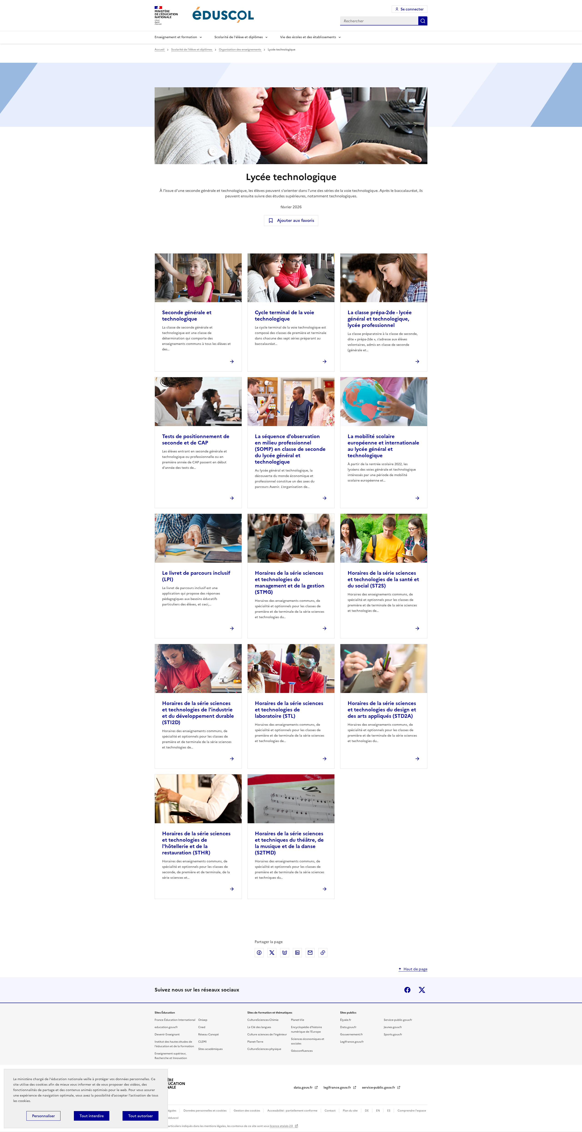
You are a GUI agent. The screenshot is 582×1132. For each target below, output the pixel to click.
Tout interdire (92, 1116)
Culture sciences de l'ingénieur (267, 1034)
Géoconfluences (302, 1051)
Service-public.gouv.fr (398, 1020)
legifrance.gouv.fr (338, 1087)
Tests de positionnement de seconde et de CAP (195, 440)
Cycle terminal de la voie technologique (284, 316)
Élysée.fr (345, 1020)
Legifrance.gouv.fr (352, 1042)
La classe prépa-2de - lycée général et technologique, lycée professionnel (380, 319)
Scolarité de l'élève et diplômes (238, 37)
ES (389, 1111)
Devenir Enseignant (167, 1034)
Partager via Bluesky (284, 952)
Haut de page (415, 969)
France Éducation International (175, 1020)
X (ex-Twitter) (421, 989)
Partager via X (271, 952)
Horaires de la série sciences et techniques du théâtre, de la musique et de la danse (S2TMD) (289, 843)
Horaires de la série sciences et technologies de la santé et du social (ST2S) (383, 579)
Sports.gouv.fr (393, 1034)
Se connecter (412, 9)
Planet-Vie (297, 1020)
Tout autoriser (140, 1116)
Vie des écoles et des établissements (308, 37)
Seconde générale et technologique (186, 316)
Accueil (160, 50)
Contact (330, 1111)
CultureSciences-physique (264, 1049)
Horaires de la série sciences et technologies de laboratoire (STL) (289, 710)
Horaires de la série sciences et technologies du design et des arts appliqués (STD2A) (382, 710)
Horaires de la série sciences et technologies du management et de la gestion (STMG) (289, 582)
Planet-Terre (255, 1042)
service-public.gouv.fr (379, 1087)
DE (367, 1111)
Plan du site (350, 1111)
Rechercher (422, 20)
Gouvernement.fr (351, 1034)
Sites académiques (210, 1049)
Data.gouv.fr (348, 1027)
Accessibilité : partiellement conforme (292, 1111)
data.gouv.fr (304, 1087)
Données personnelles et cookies (205, 1111)
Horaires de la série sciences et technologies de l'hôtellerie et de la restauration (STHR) (196, 843)
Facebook (407, 989)
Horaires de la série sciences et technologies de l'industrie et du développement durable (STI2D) (198, 713)
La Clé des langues (259, 1027)
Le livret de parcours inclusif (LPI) (196, 576)
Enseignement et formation (176, 37)
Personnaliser (43, 1116)
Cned (201, 1027)
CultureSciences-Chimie (262, 1020)
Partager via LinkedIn (297, 952)
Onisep (202, 1020)
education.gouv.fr (166, 1027)
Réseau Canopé (208, 1034)
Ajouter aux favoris (295, 220)
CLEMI (202, 1042)
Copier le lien (322, 952)
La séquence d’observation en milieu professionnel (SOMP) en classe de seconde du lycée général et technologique (290, 449)
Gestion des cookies (247, 1111)
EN (378, 1111)
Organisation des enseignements (240, 50)
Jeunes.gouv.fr (393, 1027)
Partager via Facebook (259, 952)
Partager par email (310, 952)
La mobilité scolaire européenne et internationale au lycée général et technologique (383, 446)
